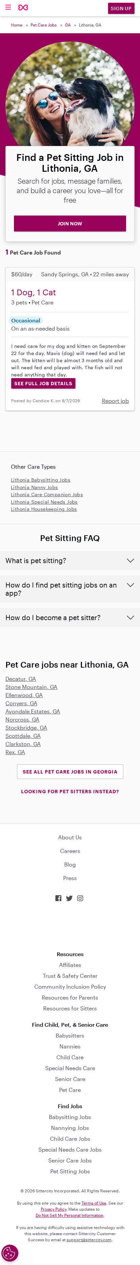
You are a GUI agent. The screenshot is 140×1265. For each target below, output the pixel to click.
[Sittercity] (23, 8)
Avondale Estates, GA (32, 711)
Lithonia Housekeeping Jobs (44, 509)
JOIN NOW (70, 223)
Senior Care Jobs (70, 1160)
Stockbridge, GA (26, 727)
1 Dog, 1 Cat (33, 292)
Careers (70, 851)
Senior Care (70, 1079)
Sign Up (121, 8)
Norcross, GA (22, 719)
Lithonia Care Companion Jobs (47, 494)
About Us (70, 837)
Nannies (70, 1046)
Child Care (70, 1057)
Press (70, 878)
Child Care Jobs (70, 1138)
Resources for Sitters (70, 1008)
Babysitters (70, 1035)
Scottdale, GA (23, 735)
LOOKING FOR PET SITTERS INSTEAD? (70, 791)
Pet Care (70, 1089)
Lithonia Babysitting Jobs (40, 480)
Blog (70, 864)
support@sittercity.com (89, 1239)
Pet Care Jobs (44, 24)
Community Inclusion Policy (70, 986)
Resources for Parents (70, 997)
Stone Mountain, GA (31, 687)
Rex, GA (15, 752)
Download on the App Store (70, 926)
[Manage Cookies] (9, 1253)
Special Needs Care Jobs (70, 1149)
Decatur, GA (20, 678)
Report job (115, 400)
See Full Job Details (43, 383)
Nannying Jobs (70, 1127)
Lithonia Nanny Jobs (34, 487)
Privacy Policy (53, 1209)
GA (68, 24)
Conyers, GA (21, 703)
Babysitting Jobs (70, 1117)
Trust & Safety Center (70, 975)
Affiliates (70, 965)
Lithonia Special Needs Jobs (44, 502)
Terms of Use (94, 1203)
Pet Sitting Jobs (70, 1171)
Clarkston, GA (23, 744)
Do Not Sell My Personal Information (69, 1215)
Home (16, 24)
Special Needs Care (70, 1068)
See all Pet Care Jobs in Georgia (70, 772)
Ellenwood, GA (24, 695)
